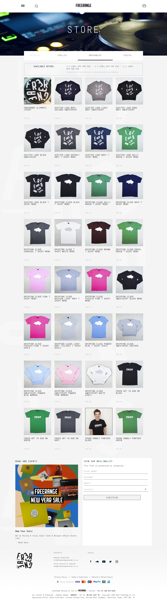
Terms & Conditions (79, 577)
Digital (128, 55)
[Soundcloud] (97, 561)
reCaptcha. (119, 466)
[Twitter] (110, 561)
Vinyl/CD (62, 55)
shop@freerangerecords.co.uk (66, 566)
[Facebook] (90, 561)
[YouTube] (104, 561)
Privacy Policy (60, 577)
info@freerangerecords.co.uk (66, 560)
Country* (89, 489)
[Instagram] (117, 561)
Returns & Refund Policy (102, 577)
